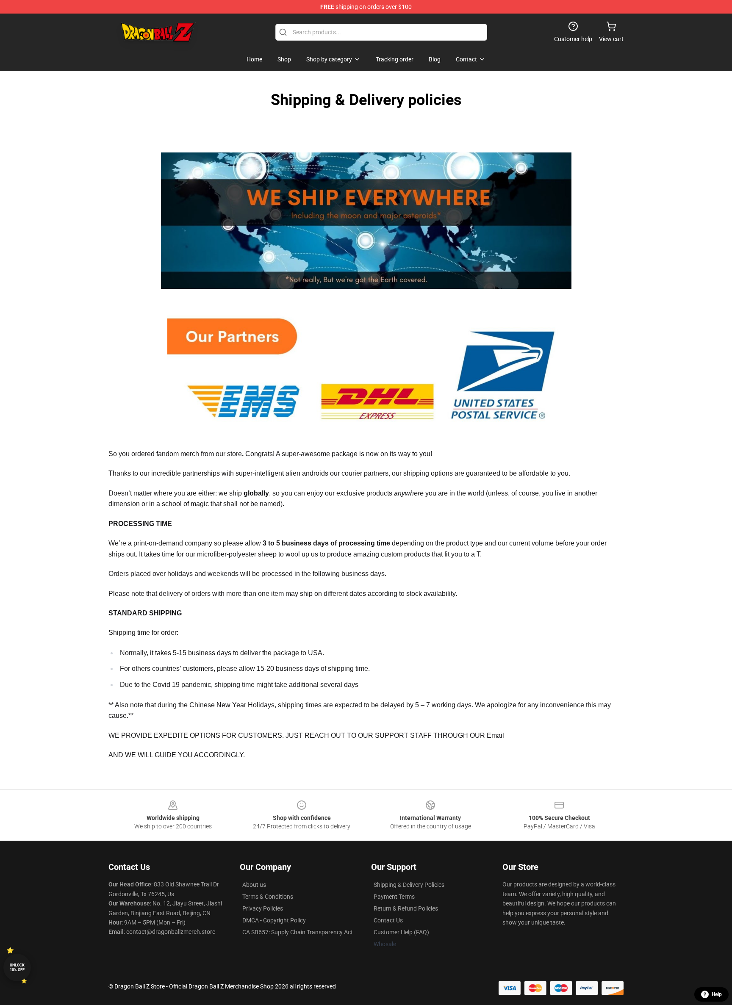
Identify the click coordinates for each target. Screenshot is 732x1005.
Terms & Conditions (267, 896)
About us (254, 884)
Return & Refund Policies (406, 908)
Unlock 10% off (17, 967)
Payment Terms (394, 896)
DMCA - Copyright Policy (274, 920)
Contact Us (388, 920)
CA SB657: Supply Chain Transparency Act (297, 932)
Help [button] (717, 994)
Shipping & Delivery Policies (409, 884)
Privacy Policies (262, 908)
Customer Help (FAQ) (401, 932)
